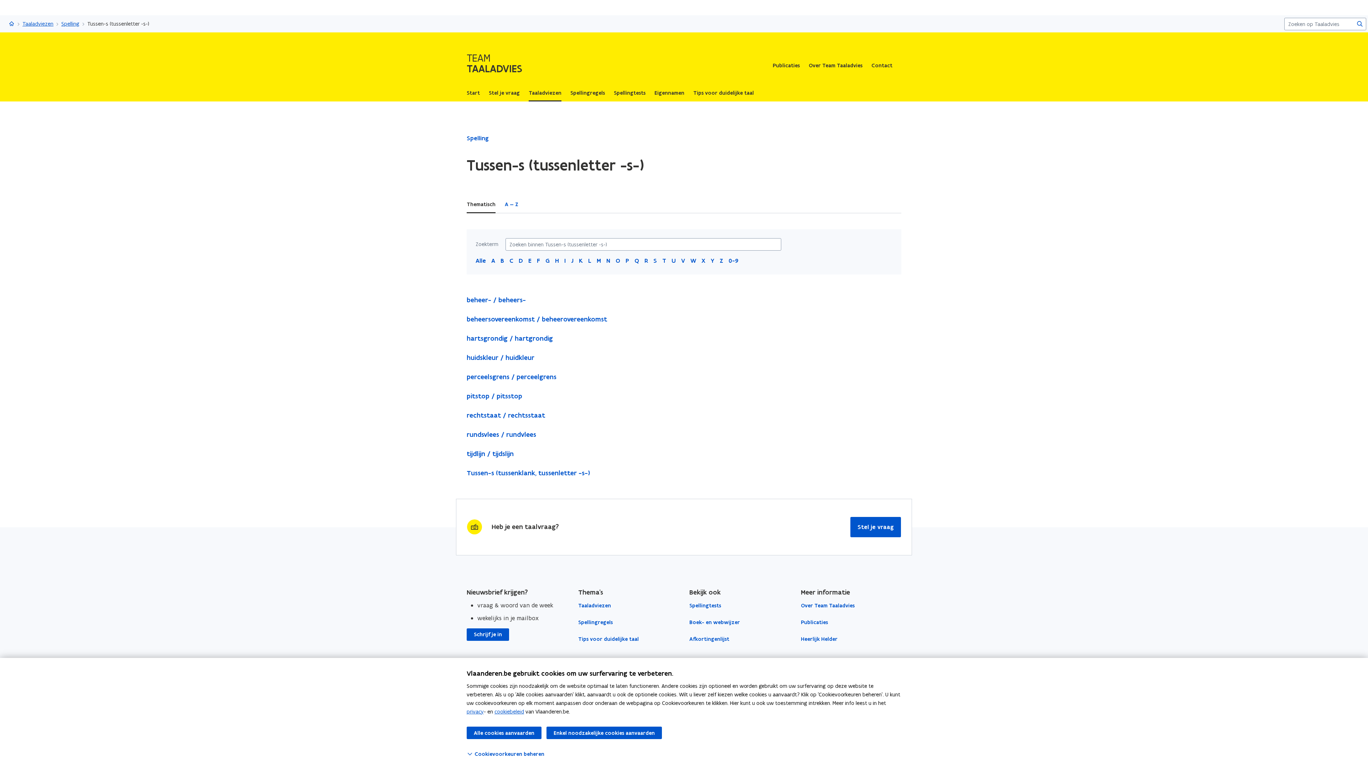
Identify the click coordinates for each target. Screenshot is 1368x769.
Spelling (70, 23)
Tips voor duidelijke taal (608, 639)
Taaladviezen (37, 23)
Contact (881, 65)
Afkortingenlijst (709, 639)
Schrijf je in (488, 634)
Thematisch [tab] (481, 204)
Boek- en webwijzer (714, 622)
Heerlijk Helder (819, 639)
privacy (475, 711)
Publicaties (786, 65)
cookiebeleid (509, 711)
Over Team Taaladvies (835, 65)
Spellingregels (595, 622)
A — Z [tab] (511, 204)
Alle (481, 261)
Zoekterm (487, 244)
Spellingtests (705, 605)
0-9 (734, 261)
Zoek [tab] (534, 204)
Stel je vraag (875, 527)
